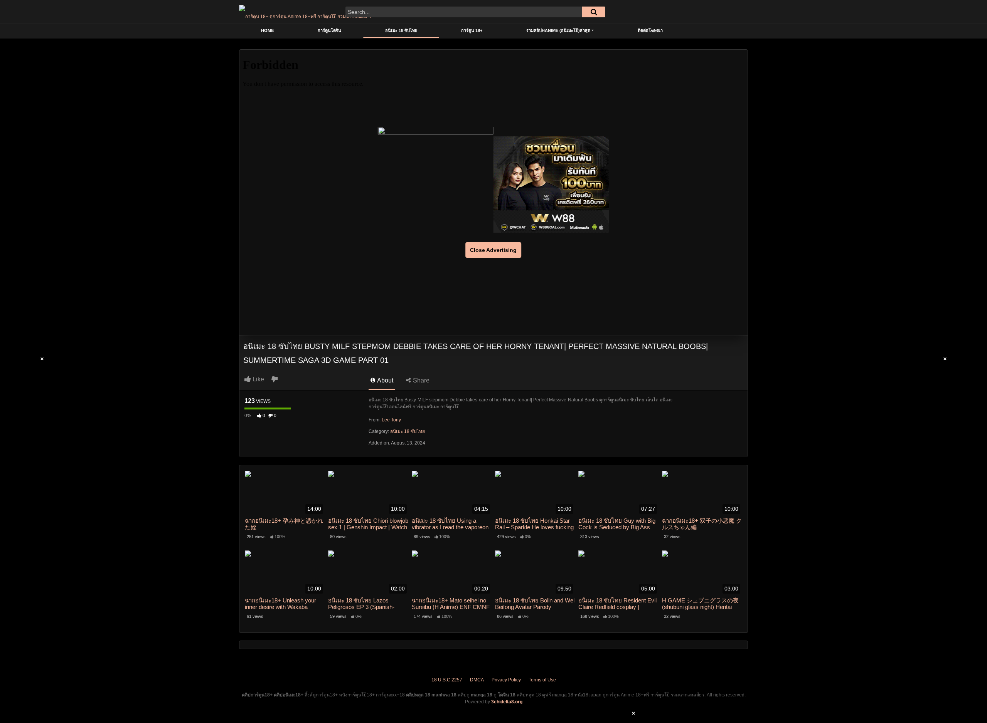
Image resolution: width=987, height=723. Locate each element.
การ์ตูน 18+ (471, 30)
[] (593, 12)
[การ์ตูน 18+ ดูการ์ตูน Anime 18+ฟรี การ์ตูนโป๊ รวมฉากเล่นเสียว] (305, 11)
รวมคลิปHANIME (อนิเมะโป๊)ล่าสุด (558, 30)
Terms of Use (542, 680)
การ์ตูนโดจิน (329, 30)
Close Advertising (493, 250)
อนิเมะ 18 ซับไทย (401, 30)
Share (420, 380)
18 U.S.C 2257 (446, 680)
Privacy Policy (506, 680)
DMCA (477, 680)
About (384, 380)
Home (267, 30)
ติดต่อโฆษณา (650, 30)
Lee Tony (391, 420)
